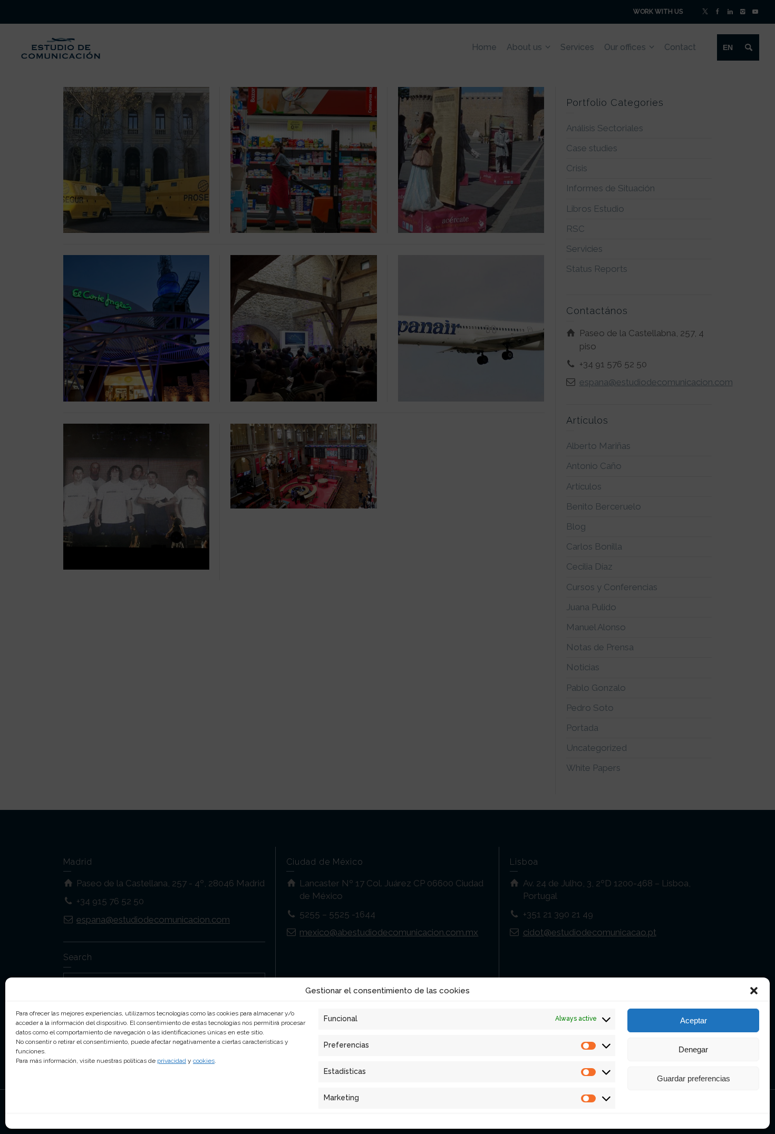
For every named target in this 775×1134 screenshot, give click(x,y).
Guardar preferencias (693, 1078)
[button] (754, 990)
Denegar (693, 1049)
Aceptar (693, 1020)
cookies (204, 1060)
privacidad (171, 1060)
